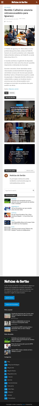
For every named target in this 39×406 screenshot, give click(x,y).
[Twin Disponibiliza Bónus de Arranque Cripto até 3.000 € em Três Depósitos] (7, 222)
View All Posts (29, 170)
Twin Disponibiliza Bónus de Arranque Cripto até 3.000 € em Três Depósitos (22, 223)
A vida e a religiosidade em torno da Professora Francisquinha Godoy (20, 322)
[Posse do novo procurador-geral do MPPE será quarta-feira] (7, 346)
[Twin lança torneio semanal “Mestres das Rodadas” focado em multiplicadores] (7, 228)
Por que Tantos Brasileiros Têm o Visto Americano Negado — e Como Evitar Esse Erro (22, 216)
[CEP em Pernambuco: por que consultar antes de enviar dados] (7, 208)
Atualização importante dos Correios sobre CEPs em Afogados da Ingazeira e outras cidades (22, 315)
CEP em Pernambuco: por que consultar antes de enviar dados (21, 209)
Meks (23, 404)
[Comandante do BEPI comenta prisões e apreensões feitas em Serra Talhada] (7, 329)
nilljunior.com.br (13, 89)
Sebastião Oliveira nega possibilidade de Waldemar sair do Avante (19, 132)
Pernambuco (15, 206)
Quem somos (9, 298)
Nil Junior (7, 7)
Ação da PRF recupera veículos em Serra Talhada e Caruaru (21, 350)
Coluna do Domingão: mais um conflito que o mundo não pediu (19, 154)
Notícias (12, 93)
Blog (12, 220)
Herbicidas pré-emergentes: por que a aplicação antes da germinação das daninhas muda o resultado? (22, 202)
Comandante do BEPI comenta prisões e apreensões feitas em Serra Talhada (21, 328)
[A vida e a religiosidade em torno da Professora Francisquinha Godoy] (7, 323)
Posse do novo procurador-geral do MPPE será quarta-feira (22, 344)
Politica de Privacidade (12, 304)
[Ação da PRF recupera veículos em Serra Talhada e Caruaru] (7, 352)
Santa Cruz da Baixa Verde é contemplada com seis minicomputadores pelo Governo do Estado (20, 110)
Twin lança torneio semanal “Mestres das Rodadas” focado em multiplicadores (22, 229)
